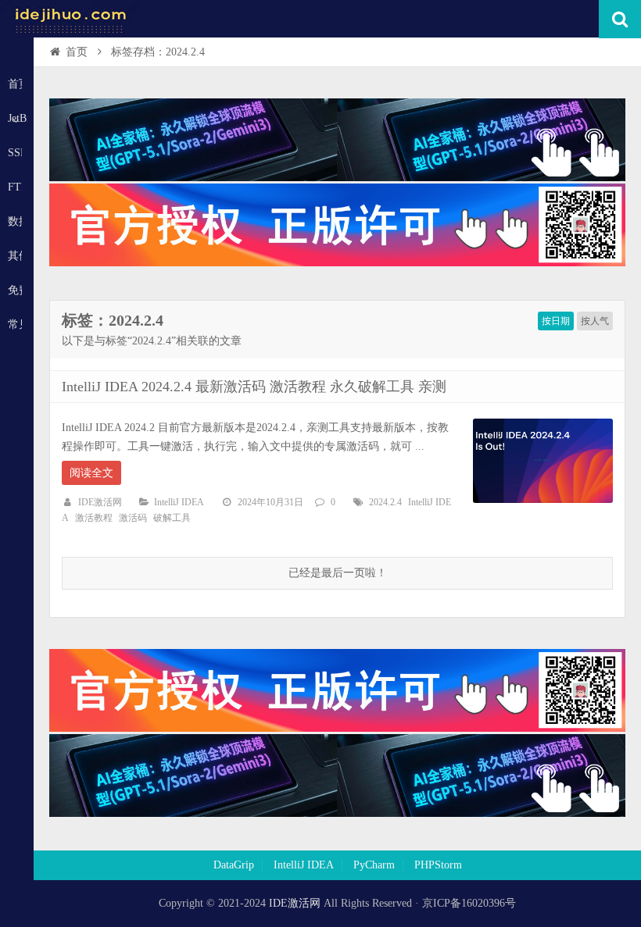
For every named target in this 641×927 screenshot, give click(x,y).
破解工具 (172, 517)
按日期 (556, 321)
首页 (15, 84)
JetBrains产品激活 (17, 118)
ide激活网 (70, 18)
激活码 (133, 517)
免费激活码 (15, 290)
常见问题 (15, 324)
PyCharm (374, 865)
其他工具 (15, 256)
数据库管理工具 (15, 221)
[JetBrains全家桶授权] (337, 263)
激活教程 (94, 517)
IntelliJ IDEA (179, 502)
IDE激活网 (100, 502)
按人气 (595, 321)
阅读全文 (91, 473)
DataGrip (233, 865)
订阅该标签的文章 (96, 333)
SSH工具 (15, 153)
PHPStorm (438, 865)
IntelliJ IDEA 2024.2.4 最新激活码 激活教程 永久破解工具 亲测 (254, 386)
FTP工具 (15, 187)
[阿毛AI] (337, 178)
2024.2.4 (385, 502)
